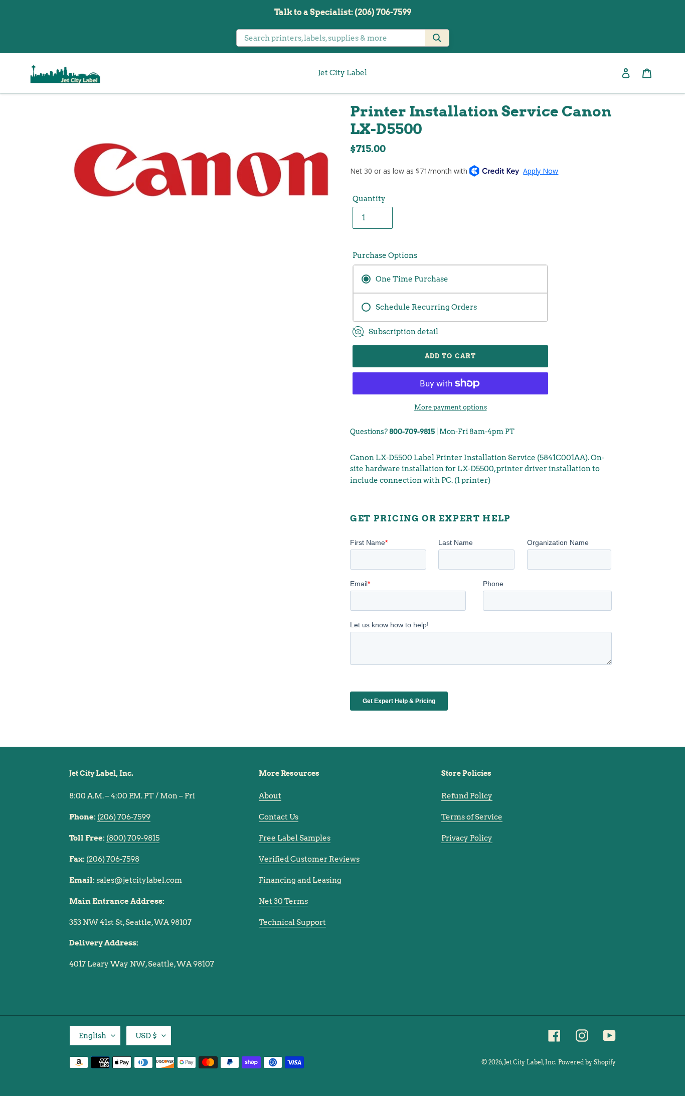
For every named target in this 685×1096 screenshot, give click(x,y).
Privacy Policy (466, 838)
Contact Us (278, 816)
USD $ (146, 1035)
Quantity (369, 198)
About (270, 795)
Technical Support (292, 922)
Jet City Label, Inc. (530, 1062)
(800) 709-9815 (132, 838)
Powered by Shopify (587, 1062)
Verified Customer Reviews (309, 859)
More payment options (450, 407)
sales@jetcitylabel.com (139, 880)
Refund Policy (466, 795)
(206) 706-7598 (112, 859)
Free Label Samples (294, 838)
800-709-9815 (412, 432)
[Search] (437, 38)
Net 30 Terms (283, 901)
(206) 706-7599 (123, 816)
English (92, 1035)
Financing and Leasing (300, 880)
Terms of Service (471, 816)
